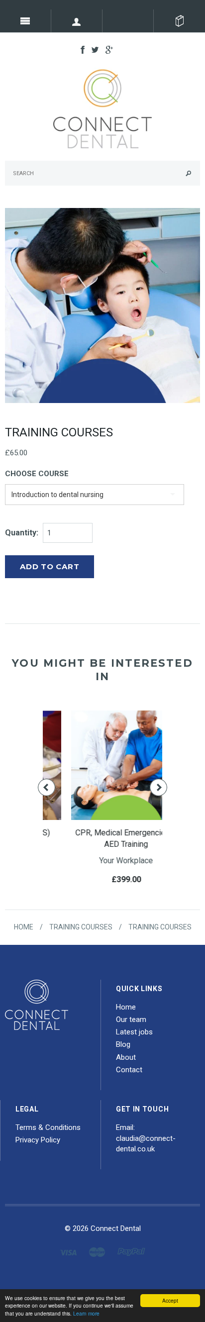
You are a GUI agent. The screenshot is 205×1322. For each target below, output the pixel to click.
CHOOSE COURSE (37, 473)
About (126, 1057)
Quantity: (21, 532)
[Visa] (68, 1251)
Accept (170, 1300)
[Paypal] (131, 1251)
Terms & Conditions (48, 1127)
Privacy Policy (37, 1139)
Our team (131, 1019)
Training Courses (80, 927)
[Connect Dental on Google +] (107, 49)
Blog (123, 1044)
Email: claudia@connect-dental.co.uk (146, 1138)
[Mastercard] (97, 1251)
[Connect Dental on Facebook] (80, 49)
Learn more (86, 1313)
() (179, 20)
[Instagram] (36, 1004)
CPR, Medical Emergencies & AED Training (103, 838)
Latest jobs (134, 1031)
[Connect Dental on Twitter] (93, 49)
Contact (129, 1069)
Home (23, 927)
